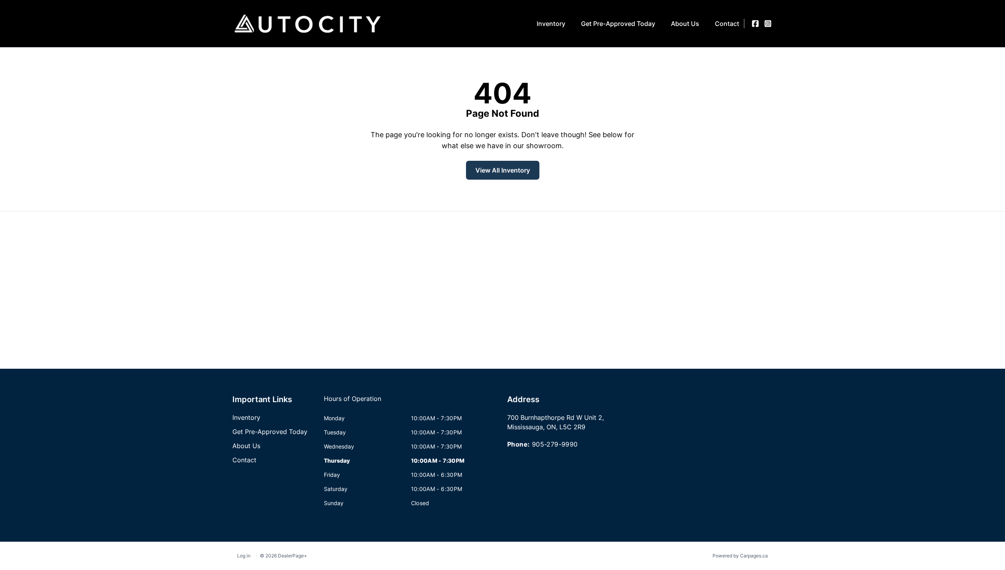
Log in (243, 556)
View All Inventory (502, 170)
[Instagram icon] (768, 23)
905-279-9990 (555, 444)
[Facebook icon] (755, 23)
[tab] (352, 402)
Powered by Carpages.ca (740, 556)
